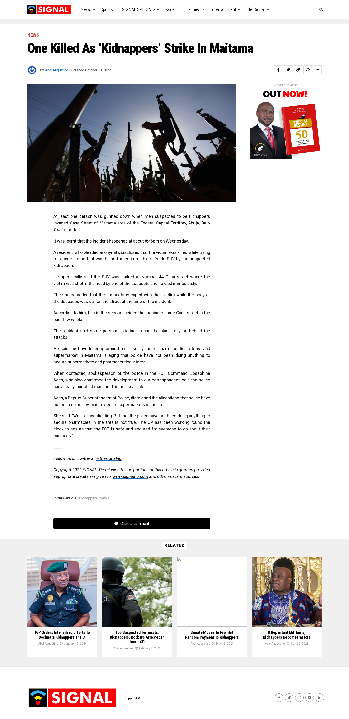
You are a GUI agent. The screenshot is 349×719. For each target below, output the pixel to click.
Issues (171, 9)
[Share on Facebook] (278, 69)
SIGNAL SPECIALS (138, 9)
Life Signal (255, 9)
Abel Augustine (56, 70)
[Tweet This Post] (288, 69)
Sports (106, 9)
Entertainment (223, 9)
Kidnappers (88, 498)
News (86, 9)
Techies (193, 9)
